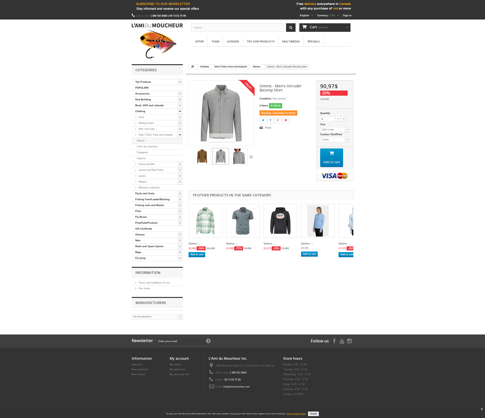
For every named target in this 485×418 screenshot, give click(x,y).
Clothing (140, 111)
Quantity (325, 113)
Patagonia (142, 152)
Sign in (347, 15)
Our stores (144, 288)
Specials (313, 41)
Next (251, 157)
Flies (138, 211)
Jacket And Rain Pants (151, 170)
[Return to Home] (192, 66)
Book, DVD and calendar (149, 105)
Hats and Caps (146, 128)
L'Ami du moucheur (147, 146)
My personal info (179, 374)
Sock (141, 117)
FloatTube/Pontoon (146, 222)
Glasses (140, 234)
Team (215, 41)
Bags (138, 252)
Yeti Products (143, 81)
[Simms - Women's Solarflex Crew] (318, 221)
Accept (313, 414)
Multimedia (291, 41)
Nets (137, 240)
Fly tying (140, 258)
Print (268, 127)
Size (323, 124)
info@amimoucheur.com (236, 386)
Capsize (141, 158)
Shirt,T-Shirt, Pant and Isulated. (155, 134)
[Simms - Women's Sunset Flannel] (205, 221)
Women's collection (149, 187)
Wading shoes (146, 123)
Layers (142, 175)
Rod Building (143, 99)
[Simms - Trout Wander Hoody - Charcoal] (280, 221)
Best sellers (138, 374)
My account (179, 358)
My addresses (178, 369)
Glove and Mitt (146, 164)
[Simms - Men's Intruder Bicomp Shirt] (202, 156)
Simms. (141, 140)
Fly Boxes (141, 217)
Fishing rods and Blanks (149, 205)
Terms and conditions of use (154, 282)
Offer (199, 41)
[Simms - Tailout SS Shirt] (243, 221)
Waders (142, 181)
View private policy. (296, 414)
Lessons (233, 41)
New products (140, 369)
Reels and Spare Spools (149, 246)
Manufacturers (150, 302)
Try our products (261, 41)
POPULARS (142, 87)
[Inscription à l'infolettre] (242, 6)
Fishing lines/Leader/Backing (152, 199)
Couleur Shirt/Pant (331, 134)
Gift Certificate (143, 228)
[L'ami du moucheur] (157, 41)
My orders (175, 364)
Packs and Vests (144, 193)
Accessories (142, 93)
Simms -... (195, 243)
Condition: (266, 98)
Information (147, 272)
